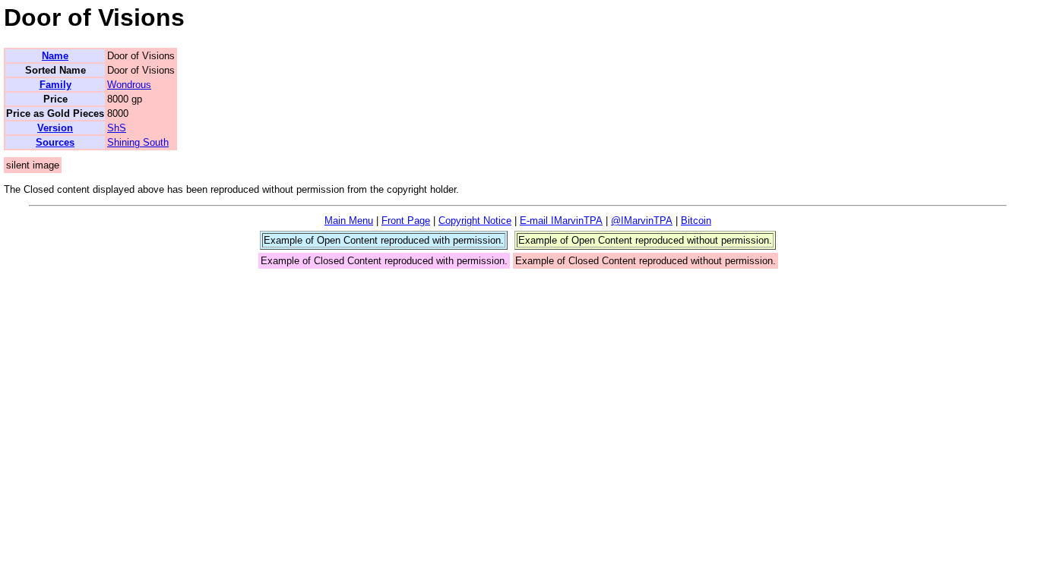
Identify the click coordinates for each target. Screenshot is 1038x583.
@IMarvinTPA (641, 220)
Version (55, 128)
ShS (116, 128)
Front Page (405, 220)
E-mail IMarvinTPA (561, 220)
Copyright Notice (474, 220)
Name (55, 55)
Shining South (138, 142)
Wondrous (129, 84)
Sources (55, 142)
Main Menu (348, 220)
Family (55, 84)
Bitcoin (696, 220)
